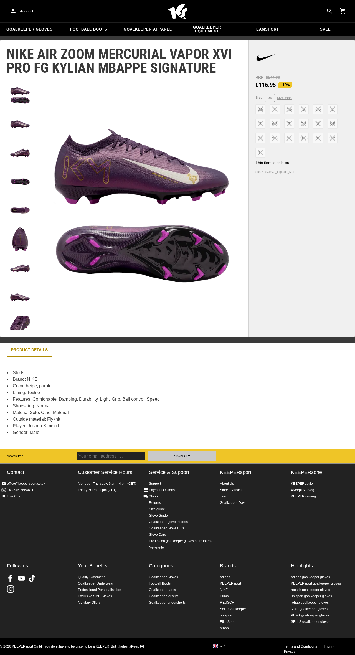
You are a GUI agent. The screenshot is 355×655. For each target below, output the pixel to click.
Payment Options (162, 490)
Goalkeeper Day (232, 503)
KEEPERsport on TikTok (32, 578)
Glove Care (157, 535)
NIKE (224, 590)
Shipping (156, 496)
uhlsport (226, 615)
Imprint (329, 646)
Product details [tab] (29, 349)
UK (269, 98)
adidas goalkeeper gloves (310, 577)
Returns (155, 503)
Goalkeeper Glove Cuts (166, 528)
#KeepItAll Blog (302, 490)
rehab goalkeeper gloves (310, 603)
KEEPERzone (306, 472)
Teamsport (266, 29)
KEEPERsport (235, 472)
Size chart (284, 98)
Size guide (157, 509)
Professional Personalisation (99, 590)
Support (155, 484)
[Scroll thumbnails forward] (20, 323)
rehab (224, 628)
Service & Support (169, 472)
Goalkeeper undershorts (167, 603)
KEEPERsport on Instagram (10, 589)
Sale (325, 29)
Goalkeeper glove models (168, 522)
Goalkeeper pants (162, 590)
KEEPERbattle (302, 484)
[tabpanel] (97, 403)
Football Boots (88, 29)
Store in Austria (231, 490)
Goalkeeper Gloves (29, 29)
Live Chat (14, 496)
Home (177, 11)
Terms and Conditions (300, 646)
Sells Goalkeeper (233, 609)
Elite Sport (227, 622)
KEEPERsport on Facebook (10, 578)
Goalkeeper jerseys (163, 596)
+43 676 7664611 (20, 490)
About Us (227, 484)
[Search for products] (329, 11)
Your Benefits (92, 565)
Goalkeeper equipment (207, 29)
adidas (225, 577)
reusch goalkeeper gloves (310, 590)
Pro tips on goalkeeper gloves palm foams (180, 541)
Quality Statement (91, 577)
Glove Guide (158, 515)
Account (26, 11)
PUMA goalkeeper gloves (310, 615)
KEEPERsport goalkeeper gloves (316, 583)
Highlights (302, 565)
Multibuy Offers (89, 603)
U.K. (223, 646)
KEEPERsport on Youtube (21, 578)
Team (224, 496)
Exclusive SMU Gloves (95, 596)
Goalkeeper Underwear (95, 583)
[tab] (20, 95)
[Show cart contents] (342, 11)
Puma (224, 596)
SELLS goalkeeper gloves (310, 622)
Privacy (289, 651)
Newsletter (15, 456)
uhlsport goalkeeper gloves (311, 596)
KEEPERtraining (303, 496)
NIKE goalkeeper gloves (309, 609)
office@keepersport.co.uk (26, 484)
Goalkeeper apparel (148, 29)
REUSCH (227, 603)
